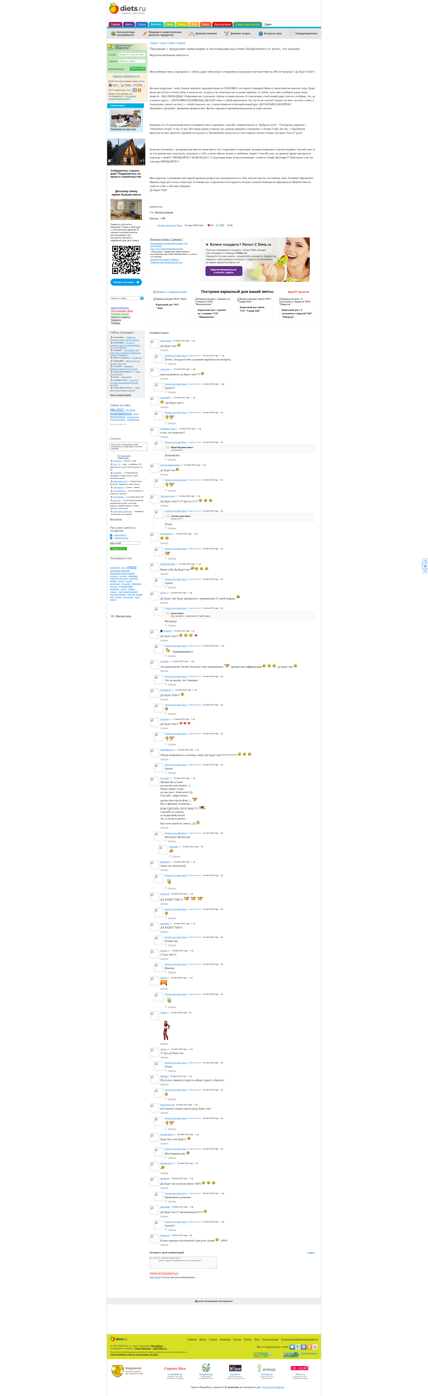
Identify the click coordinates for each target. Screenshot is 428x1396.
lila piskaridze (124, 456)
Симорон (181, 43)
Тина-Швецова (133, 420)
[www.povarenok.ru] (206, 1372)
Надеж (163, 978)
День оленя (126, 377)
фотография (128, 597)
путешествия (126, 586)
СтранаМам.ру (175, 1374)
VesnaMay (117, 473)
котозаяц (164, 719)
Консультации (222, 24)
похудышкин (118, 497)
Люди (170, 24)
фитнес (118, 597)
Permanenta (166, 534)
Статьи (142, 24)
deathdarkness (121, 413)
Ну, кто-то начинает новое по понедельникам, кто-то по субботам (125, 345)
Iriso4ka (164, 951)
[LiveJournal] (298, 1347)
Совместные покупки (248, 24)
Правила (116, 319)
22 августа (137, 358)
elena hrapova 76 (120, 481)
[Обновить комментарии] (425, 566)
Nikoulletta (165, 1207)
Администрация (120, 313)
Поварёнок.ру (206, 1374)
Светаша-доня (167, 496)
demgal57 (165, 778)
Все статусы (116, 519)
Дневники (156, 24)
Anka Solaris (130, 410)
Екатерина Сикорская (122, 511)
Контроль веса (273, 33)
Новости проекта (120, 316)
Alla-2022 (117, 409)
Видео (205, 24)
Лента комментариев (120, 395)
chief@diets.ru (160, 1348)
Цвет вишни (166, 341)
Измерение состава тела (123, 129)
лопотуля (164, 369)
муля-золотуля (167, 1105)
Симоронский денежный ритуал (166, 262)
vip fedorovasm (133, 417)
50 (212, 225)
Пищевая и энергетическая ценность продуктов (165, 33)
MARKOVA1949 (167, 564)
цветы (137, 597)
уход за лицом (118, 594)
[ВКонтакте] (303, 1347)
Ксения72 (167, 631)
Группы (182, 24)
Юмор (172, 43)
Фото (194, 24)
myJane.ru (235, 1374)
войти (157, 1277)
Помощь (115, 322)
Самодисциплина (306, 33)
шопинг (113, 600)
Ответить (164, 350)
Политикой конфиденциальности (122, 97)
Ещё (267, 24)
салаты (124, 589)
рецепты (114, 589)
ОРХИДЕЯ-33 (166, 750)
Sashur (163, 1049)
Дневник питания (206, 33)
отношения (125, 584)
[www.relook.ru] (300, 1372)
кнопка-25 (165, 894)
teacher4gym (117, 416)
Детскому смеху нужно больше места (126, 193)
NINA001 (164, 1076)
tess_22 (116, 464)
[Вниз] (425, 571)
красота (121, 581)
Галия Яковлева (143, 1348)
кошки (113, 581)
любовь (129, 581)
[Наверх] (425, 560)
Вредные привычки (164, 212)
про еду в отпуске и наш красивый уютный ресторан (124, 382)
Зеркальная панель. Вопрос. (164, 259)
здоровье (114, 576)
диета (131, 567)
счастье (113, 592)
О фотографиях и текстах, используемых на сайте (134, 1354)
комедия (133, 576)
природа (136, 583)
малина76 (165, 1178)
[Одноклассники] (309, 1347)
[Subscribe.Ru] (315, 1347)
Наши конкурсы (120, 307)
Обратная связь (123, 616)
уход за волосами (128, 591)
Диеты (129, 24)
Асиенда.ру (267, 1374)
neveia (136, 414)
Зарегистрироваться (164, 1273)
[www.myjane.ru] (235, 1372)
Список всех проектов (273, 1387)
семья (131, 589)
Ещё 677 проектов (298, 292)
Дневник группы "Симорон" (166, 239)
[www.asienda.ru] (266, 1372)
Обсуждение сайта (122, 310)
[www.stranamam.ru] (175, 1372)
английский (115, 568)
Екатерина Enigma (117, 420)
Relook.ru (300, 1374)
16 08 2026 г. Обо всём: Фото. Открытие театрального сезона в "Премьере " (125, 352)
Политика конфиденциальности (299, 1339)
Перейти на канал (123, 282)
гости (123, 568)
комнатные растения (119, 578)
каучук (163, 593)
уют (112, 597)
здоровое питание (120, 570)
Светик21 (117, 461)
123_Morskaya (119, 491)
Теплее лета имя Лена (169, 225)
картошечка (118, 487)
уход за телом (134, 594)
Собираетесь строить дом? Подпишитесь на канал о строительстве (126, 173)
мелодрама (115, 584)
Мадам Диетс (166, 1134)
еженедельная (121, 538)
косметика (133, 578)
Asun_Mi (116, 500)
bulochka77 (165, 690)
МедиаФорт (157, 1346)
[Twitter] (292, 1347)
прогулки (114, 587)
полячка (164, 661)
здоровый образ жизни (122, 573)
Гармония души (167, 429)
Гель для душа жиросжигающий (166, 249)
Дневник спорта (240, 33)
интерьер (123, 576)
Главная (115, 24)
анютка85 (165, 398)
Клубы (248, 1339)
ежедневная (120, 535)
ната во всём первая (170, 465)
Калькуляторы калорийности (126, 33)
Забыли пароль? (116, 69)
